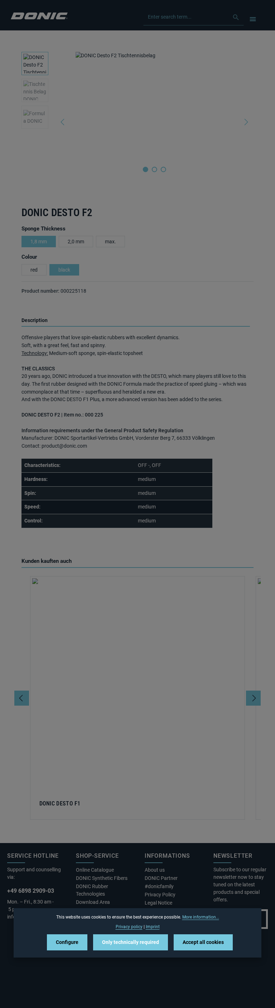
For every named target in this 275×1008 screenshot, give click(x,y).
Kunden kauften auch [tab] (46, 561)
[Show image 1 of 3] (145, 169)
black (64, 270)
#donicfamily (159, 886)
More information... (200, 917)
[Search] (236, 17)
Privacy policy (129, 926)
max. (110, 241)
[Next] (245, 122)
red (34, 270)
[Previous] (63, 122)
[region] (137, 122)
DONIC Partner (161, 878)
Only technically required (130, 942)
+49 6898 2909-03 (30, 890)
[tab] (135, 321)
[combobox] (186, 17)
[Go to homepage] (39, 15)
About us (155, 870)
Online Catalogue (95, 870)
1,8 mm (38, 241)
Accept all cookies (203, 942)
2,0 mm (76, 241)
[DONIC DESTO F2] (154, 105)
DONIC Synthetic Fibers (101, 878)
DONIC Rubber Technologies (92, 890)
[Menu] (253, 19)
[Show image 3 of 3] (163, 169)
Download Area (93, 902)
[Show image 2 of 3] (154, 169)
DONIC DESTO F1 (60, 803)
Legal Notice (158, 903)
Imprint (153, 926)
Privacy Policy (160, 894)
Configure (67, 942)
